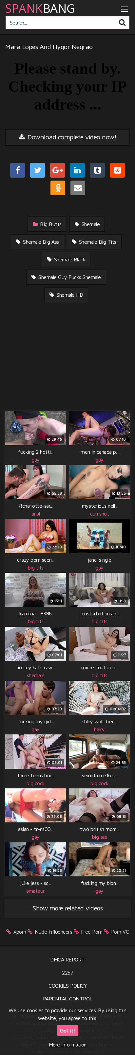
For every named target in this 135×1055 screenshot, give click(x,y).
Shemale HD (69, 295)
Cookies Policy (67, 986)
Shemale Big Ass (40, 242)
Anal (35, 514)
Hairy (99, 729)
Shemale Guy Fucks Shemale (69, 277)
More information (68, 1044)
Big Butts (50, 224)
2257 (67, 973)
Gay (35, 460)
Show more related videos (67, 908)
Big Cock (36, 783)
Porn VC (120, 932)
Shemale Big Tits (96, 242)
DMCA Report (67, 959)
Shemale (90, 224)
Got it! (67, 1030)
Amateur (35, 891)
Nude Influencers (53, 932)
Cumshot (99, 514)
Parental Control (67, 999)
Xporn (19, 932)
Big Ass (99, 837)
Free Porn (92, 932)
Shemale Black (68, 259)
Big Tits (36, 568)
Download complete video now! (71, 137)
